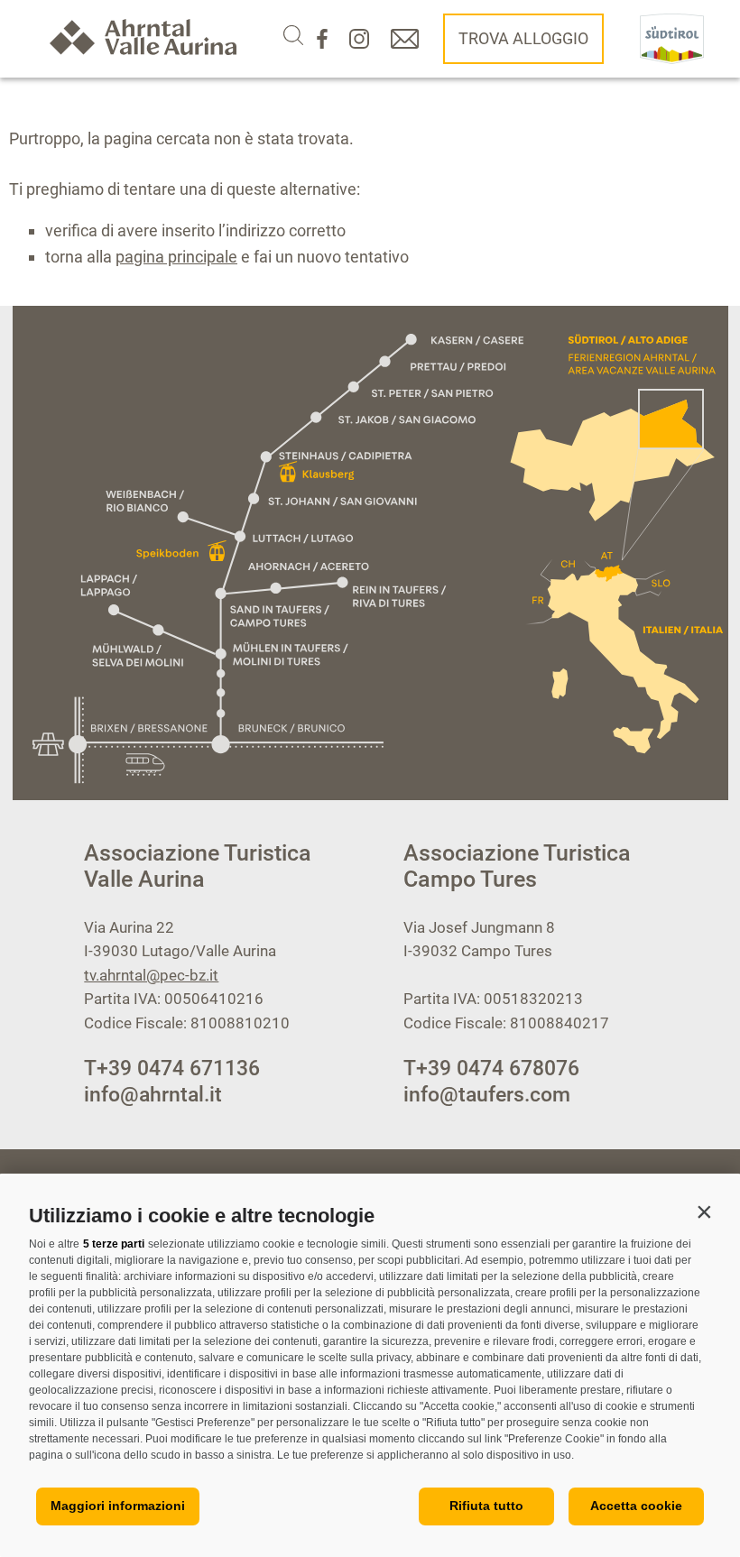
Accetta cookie (636, 1505)
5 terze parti (113, 1244)
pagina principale (176, 256)
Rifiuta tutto (486, 1505)
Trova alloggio (523, 38)
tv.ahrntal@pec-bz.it (151, 975)
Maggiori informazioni (118, 1505)
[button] (704, 1211)
